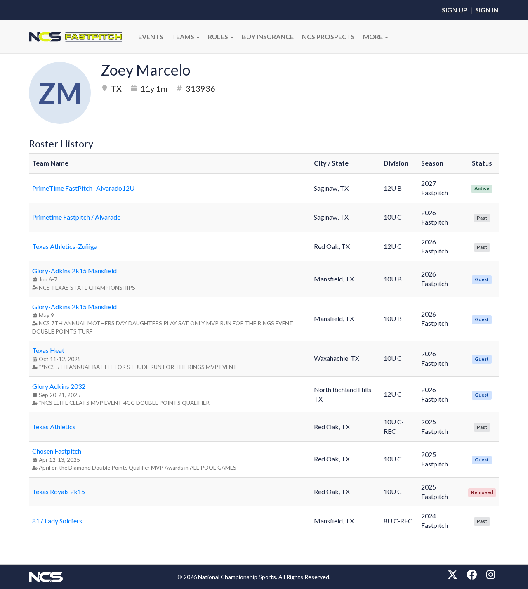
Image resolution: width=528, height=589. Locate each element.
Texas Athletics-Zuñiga (64, 246)
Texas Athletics (53, 427)
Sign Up (454, 10)
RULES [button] (218, 36)
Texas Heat (48, 350)
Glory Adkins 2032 (58, 386)
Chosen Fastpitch (56, 451)
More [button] (373, 36)
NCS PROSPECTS (328, 36)
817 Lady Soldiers (57, 521)
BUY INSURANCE (268, 36)
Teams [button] (184, 36)
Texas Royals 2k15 (58, 491)
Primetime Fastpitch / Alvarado (76, 217)
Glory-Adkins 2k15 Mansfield (74, 270)
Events (150, 36)
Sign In (486, 10)
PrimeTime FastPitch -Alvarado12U (83, 188)
